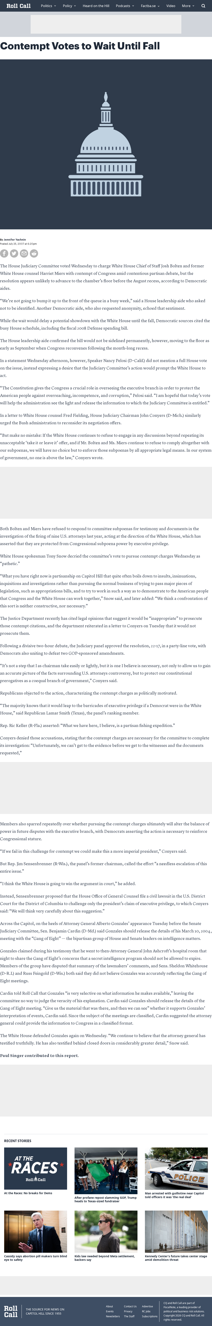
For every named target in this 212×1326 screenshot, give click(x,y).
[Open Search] (203, 6)
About (109, 1306)
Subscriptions (150, 1316)
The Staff (129, 1316)
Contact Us (130, 1306)
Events (110, 1311)
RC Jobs (146, 1311)
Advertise (147, 1306)
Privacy (128, 1311)
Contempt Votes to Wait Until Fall (80, 46)
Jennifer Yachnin (15, 240)
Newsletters (113, 1316)
